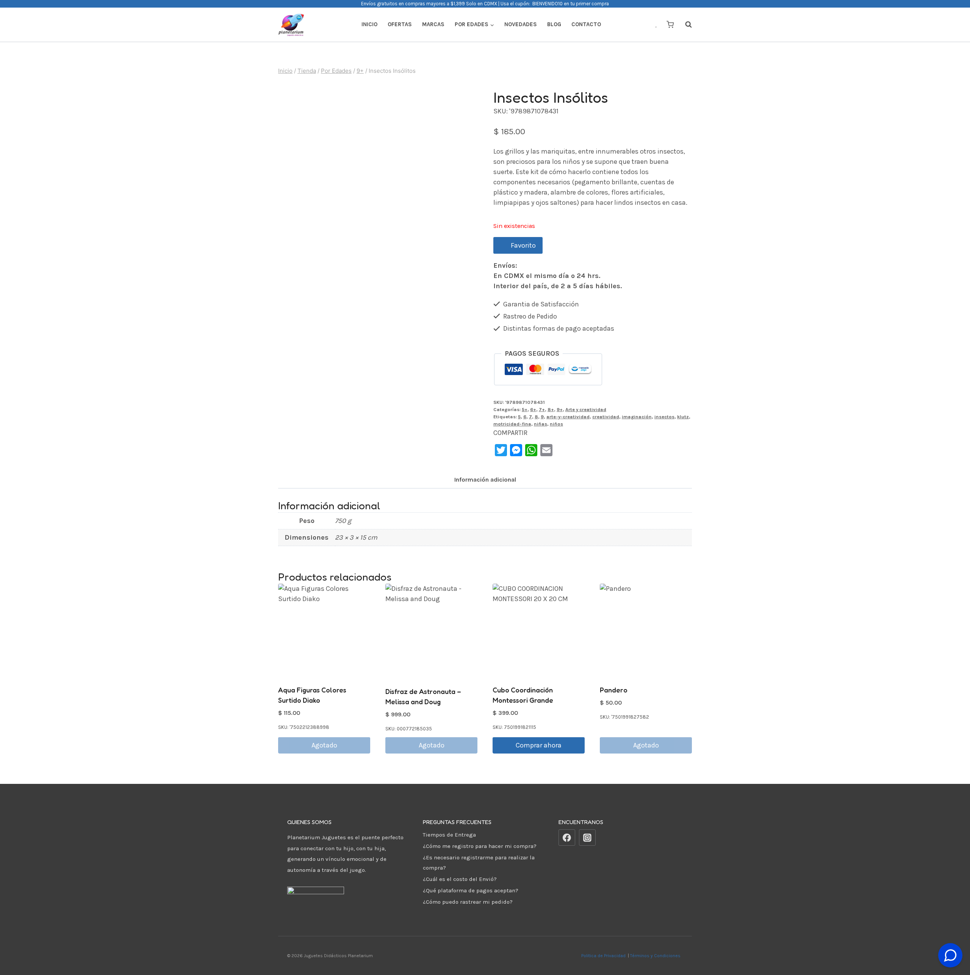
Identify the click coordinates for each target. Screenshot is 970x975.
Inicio (369, 24)
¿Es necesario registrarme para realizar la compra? (479, 862)
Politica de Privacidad (604, 955)
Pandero (613, 690)
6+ (533, 409)
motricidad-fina (512, 424)
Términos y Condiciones (656, 955)
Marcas (433, 24)
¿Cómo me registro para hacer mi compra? (480, 846)
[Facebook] (567, 837)
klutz (683, 416)
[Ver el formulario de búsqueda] (684, 24)
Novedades (520, 24)
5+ (524, 409)
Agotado (324, 745)
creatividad (605, 416)
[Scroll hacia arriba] (950, 936)
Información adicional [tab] (485, 479)
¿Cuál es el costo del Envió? (460, 879)
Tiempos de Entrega (449, 834)
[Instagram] (587, 837)
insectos (664, 416)
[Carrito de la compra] (670, 24)
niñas (540, 424)
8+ (551, 409)
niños (556, 424)
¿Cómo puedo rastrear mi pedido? (468, 901)
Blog (554, 24)
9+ (560, 409)
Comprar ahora (539, 745)
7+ (542, 409)
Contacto (586, 24)
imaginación (637, 416)
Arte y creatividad (585, 409)
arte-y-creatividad (568, 416)
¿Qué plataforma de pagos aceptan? (470, 890)
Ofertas (400, 24)
